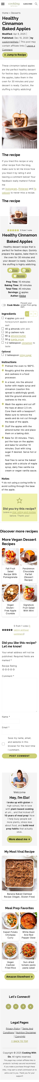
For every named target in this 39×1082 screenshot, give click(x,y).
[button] (8, 230)
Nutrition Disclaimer (26, 1032)
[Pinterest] (16, 1006)
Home (5, 13)
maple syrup (17, 339)
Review (20, 276)
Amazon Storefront (18, 976)
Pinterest (23, 188)
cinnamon (27, 343)
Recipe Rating (9, 666)
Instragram (11, 188)
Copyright (20, 1036)
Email (6, 727)
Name (6, 716)
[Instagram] (8, 1006)
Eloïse (22, 295)
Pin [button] (27, 270)
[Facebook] (23, 1006)
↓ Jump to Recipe (15, 54)
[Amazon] (30, 1006)
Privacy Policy (13, 1028)
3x (35, 314)
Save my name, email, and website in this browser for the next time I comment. (21, 744)
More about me (18, 839)
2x (31, 314)
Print (15, 270)
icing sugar (26, 355)
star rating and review (24, 512)
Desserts (16, 13)
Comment (8, 676)
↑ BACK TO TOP (19, 1041)
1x (27, 314)
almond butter (18, 336)
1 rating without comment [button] (22, 630)
